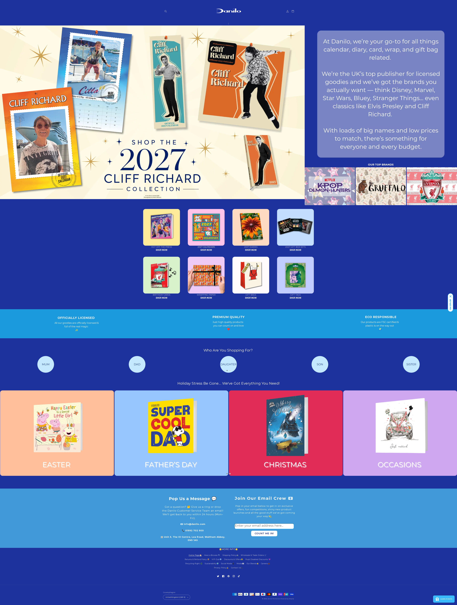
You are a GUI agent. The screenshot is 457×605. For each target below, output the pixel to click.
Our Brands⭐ (253, 563)
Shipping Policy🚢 (230, 555)
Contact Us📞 (237, 568)
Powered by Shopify (287, 599)
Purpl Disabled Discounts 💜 (258, 559)
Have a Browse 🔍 (212, 555)
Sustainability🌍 (212, 563)
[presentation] (301, 186)
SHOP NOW (161, 250)
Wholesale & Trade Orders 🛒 (254, 555)
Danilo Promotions (274, 599)
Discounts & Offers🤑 (233, 559)
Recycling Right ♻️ (193, 563)
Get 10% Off (450, 304)
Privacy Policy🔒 (221, 568)
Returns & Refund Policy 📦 (197, 559)
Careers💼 (265, 563)
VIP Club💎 (217, 559)
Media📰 (240, 563)
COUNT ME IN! (264, 533)
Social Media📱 (227, 563)
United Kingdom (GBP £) (175, 597)
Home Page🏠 (195, 555)
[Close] (450, 296)
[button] (165, 11)
